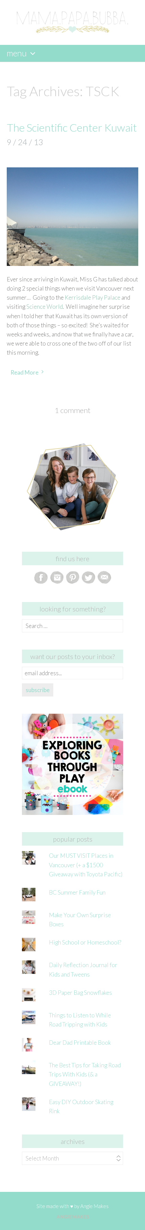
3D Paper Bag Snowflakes (80, 992)
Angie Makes (94, 1206)
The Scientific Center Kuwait (72, 127)
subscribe (38, 689)
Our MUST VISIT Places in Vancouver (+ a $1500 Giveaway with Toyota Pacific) (85, 864)
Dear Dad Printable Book (80, 1042)
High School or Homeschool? (85, 942)
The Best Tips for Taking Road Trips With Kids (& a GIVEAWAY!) (85, 1074)
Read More (24, 372)
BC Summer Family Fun (77, 892)
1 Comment (72, 410)
